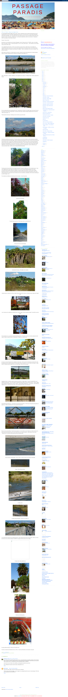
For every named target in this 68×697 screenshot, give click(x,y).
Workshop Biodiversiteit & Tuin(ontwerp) (48, 311)
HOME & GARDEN (45, 328)
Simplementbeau (44, 379)
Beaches (42, 161)
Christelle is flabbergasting (46, 581)
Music (42, 215)
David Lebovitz (44, 273)
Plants (42, 223)
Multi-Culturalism (43, 212)
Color (42, 172)
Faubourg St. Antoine (44, 183)
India (41, 198)
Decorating (42, 176)
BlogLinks (42, 164)
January (44, 144)
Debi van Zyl (44, 349)
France (42, 189)
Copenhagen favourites (45, 314)
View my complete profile (45, 54)
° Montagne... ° (44, 380)
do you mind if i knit (45, 554)
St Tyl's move (47, 525)
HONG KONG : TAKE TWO (49, 395)
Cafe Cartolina (44, 518)
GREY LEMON (44, 530)
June (44, 90)
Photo (43, 335)
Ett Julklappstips (48, 389)
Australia (42, 159)
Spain (42, 234)
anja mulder (44, 364)
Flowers (42, 187)
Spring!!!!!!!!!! (45, 141)
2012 (43, 78)
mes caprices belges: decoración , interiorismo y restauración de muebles (47, 425)
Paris (42, 221)
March (44, 94)
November (44, 83)
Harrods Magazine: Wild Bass (46, 501)
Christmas (42, 170)
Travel (42, 239)
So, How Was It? (45, 120)
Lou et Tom (44, 539)
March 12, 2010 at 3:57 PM (13, 658)
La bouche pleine (44, 563)
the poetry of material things (46, 252)
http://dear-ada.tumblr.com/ (46, 337)
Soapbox (42, 233)
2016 (43, 72)
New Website (47, 460)
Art (41, 156)
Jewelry (42, 200)
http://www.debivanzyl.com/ (46, 557)
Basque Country (43, 160)
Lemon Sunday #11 (48, 531)
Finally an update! (48, 519)
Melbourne (42, 206)
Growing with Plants (45, 583)
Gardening (42, 190)
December (44, 82)
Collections (42, 171)
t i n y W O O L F (44, 352)
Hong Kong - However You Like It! (48, 104)
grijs (42, 494)
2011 (43, 79)
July (43, 89)
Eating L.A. (44, 400)
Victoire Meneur (44, 582)
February (44, 143)
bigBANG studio (6, 658)
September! (47, 374)
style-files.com (44, 286)
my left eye (43, 448)
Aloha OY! (44, 119)
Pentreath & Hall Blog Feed (46, 385)
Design (42, 177)
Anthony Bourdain (45, 442)
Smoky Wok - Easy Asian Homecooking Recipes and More (47, 580)
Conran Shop (43, 173)
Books (42, 165)
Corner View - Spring (46, 97)
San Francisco (43, 227)
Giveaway (42, 193)
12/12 (46, 317)
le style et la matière (45, 451)
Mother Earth (43, 210)
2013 (43, 76)
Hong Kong (42, 195)
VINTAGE (43, 388)
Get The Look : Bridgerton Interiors (47, 326)
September (44, 86)
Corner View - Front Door (46, 116)
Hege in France (44, 574)
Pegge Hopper (45, 138)
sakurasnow (44, 382)
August (44, 87)
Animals (42, 153)
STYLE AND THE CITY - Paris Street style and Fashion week (48, 432)
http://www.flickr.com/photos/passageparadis (47, 48)
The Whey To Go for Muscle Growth (47, 338)
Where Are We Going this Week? (48, 108)
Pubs (42, 226)
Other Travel (43, 218)
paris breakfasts (44, 255)
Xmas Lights (43, 245)
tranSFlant (43, 578)
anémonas (47, 486)
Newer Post (3, 687)
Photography (43, 222)
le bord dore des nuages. (46, 406)
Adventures (42, 150)
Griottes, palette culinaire (46, 322)
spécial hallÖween (48, 341)
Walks (42, 243)
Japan (42, 199)
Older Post (37, 687)
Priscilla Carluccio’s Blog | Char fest (48, 573)
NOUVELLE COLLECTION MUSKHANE (48, 323)
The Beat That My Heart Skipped (47, 325)
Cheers (42, 167)
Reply (5, 665)
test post (43, 347)
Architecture (43, 155)
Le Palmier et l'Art (48, 299)
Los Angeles (6, 652)
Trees (42, 240)
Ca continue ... (44, 540)
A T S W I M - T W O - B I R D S (47, 418)
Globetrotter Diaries (45, 346)
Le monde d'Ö (44, 340)
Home (20, 687)
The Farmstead (44, 284)
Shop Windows (43, 229)
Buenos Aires (43, 166)
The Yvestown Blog (45, 283)
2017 (43, 71)
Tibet (41, 238)
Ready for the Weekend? (46, 113)
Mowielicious (44, 500)
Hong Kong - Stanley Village (47, 98)
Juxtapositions (45, 137)
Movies (42, 211)
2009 (43, 146)
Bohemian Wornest (45, 503)
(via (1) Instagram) (44, 253)
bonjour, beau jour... (48, 466)
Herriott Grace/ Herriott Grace (47, 445)
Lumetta (43, 512)
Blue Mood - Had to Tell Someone (48, 105)
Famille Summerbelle (45, 313)
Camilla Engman (44, 267)
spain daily (43, 436)
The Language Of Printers (46, 250)
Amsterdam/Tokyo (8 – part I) (46, 383)
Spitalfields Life (44, 249)
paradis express (44, 358)
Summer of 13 (48, 543)
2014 (43, 75)
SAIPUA (43, 277)
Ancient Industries (45, 542)
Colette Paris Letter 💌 (49, 256)
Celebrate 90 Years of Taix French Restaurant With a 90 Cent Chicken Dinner (49, 402)
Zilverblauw (44, 310)
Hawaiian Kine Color (46, 117)
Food (42, 188)
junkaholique (44, 261)
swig (42, 316)
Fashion (42, 182)
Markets (42, 205)
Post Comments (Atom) (9, 689)
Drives (42, 178)
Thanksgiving (44, 386)
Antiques (42, 154)
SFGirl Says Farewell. (45, 305)
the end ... (47, 507)
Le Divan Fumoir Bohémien (46, 536)
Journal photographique (46, 412)
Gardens (42, 192)
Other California (43, 217)
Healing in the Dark (45, 296)
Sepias (42, 228)
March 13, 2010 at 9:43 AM (13, 668)
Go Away (43, 575)
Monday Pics (43, 209)
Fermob (42, 184)
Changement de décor (45, 537)
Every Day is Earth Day (45, 308)
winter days (47, 437)
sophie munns (44, 394)
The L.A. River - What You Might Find (10, 32)
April (43, 93)
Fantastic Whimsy (43, 181)
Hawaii (42, 194)
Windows (47, 480)
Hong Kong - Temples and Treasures (48, 101)
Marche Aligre (43, 204)
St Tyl (43, 524)
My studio (47, 262)
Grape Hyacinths (45, 129)
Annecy (47, 413)
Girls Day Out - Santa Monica (47, 112)
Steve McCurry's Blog (45, 307)
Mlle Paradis (6, 668)
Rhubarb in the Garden (45, 334)
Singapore (42, 232)
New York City (43, 216)
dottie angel (44, 506)
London (42, 201)
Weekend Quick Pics (44, 244)
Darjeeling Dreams (45, 548)
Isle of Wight (44, 492)
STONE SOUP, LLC (48, 278)
